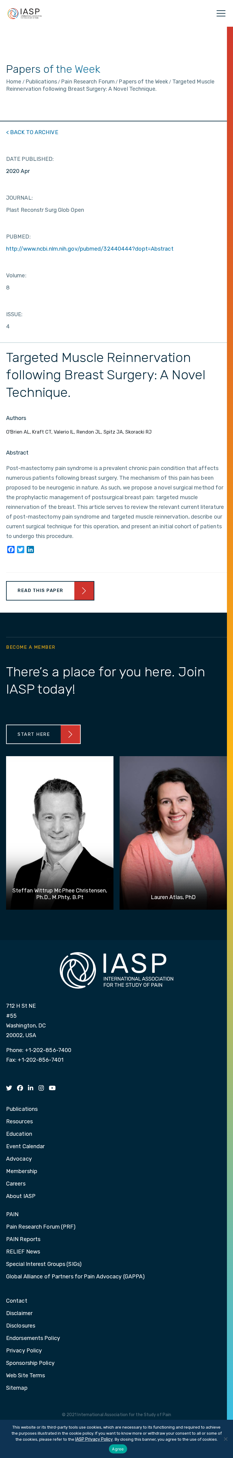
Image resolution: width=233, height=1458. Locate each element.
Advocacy (19, 1159)
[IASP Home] (25, 13)
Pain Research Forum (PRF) (41, 1227)
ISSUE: (14, 314)
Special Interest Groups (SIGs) (44, 1264)
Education (19, 1134)
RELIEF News (23, 1252)
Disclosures (20, 1326)
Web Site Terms (25, 1376)
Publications (22, 1109)
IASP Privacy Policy (94, 1439)
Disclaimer (19, 1314)
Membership (21, 1172)
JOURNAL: (19, 198)
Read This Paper (40, 590)
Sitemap (17, 1388)
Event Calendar (25, 1147)
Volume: (16, 275)
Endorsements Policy (33, 1338)
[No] (225, 1439)
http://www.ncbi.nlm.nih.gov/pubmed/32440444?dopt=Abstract (90, 248)
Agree (118, 1448)
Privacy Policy (24, 1351)
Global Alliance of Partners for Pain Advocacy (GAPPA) (75, 1277)
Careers (15, 1184)
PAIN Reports (23, 1239)
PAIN (12, 1215)
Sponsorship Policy (30, 1363)
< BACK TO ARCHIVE (32, 132)
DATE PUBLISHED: (30, 159)
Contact (16, 1301)
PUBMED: (18, 236)
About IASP (20, 1196)
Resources (19, 1122)
